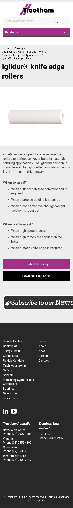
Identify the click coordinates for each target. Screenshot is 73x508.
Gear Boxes (10, 393)
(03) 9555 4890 (21, 442)
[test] (36, 9)
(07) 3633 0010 (21, 451)
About (42, 346)
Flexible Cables (12, 341)
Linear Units (10, 398)
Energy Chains (12, 351)
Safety (7, 370)
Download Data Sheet (36, 276)
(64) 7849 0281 (57, 438)
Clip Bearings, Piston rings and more (22, 51)
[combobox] (36, 21)
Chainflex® (10, 346)
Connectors (10, 355)
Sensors (8, 375)
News (42, 351)
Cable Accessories (15, 365)
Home (5, 48)
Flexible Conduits (14, 360)
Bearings (20, 48)
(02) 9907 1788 (21, 433)
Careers (44, 355)
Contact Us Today (36, 264)
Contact (44, 360)
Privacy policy (37, 500)
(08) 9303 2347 (21, 459)
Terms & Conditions (59, 497)
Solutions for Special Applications (21, 55)
